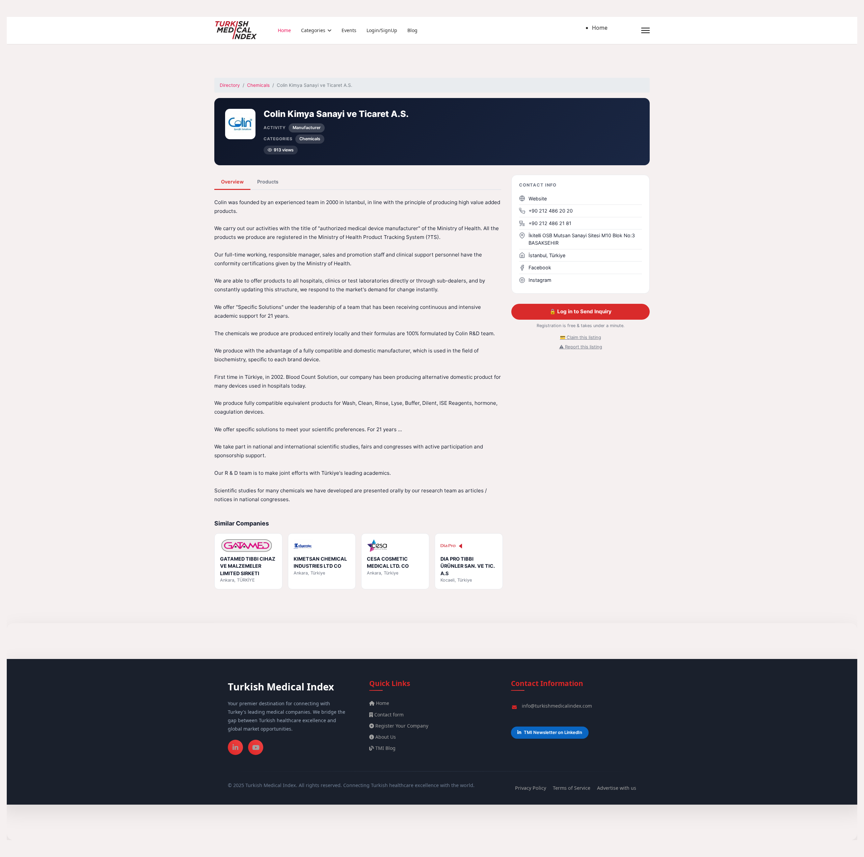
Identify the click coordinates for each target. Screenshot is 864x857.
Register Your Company (401, 726)
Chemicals (258, 85)
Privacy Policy (530, 788)
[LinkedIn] (235, 747)
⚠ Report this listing (580, 346)
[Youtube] (255, 747)
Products (267, 182)
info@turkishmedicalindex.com (557, 706)
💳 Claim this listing (580, 337)
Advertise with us (616, 788)
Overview (232, 182)
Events (349, 30)
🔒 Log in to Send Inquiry (580, 311)
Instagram (540, 280)
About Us (385, 737)
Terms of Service (571, 788)
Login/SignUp (382, 30)
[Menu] (645, 30)
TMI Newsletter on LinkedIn (553, 732)
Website (538, 198)
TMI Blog (385, 748)
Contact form (388, 714)
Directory (230, 85)
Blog (412, 30)
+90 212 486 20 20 (551, 211)
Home (284, 30)
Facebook (540, 267)
